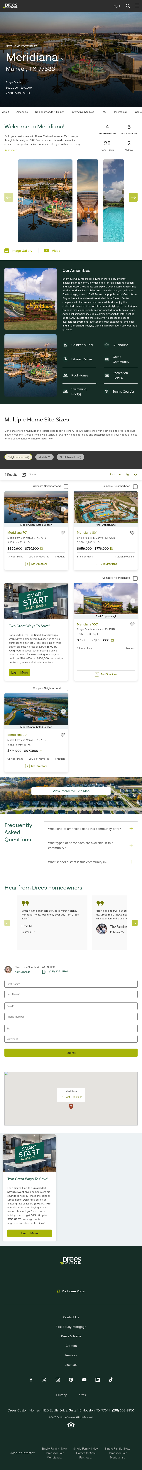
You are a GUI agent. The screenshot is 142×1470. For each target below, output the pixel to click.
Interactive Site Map (83, 112)
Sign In (117, 6)
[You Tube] (84, 1380)
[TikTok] (111, 1379)
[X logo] (44, 1380)
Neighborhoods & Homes (49, 112)
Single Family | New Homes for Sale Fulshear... (86, 1452)
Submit (71, 1053)
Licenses (71, 1364)
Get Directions (39, 564)
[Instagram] (57, 1380)
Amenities (22, 112)
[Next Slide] (133, 197)
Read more (10, 150)
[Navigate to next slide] (63, 509)
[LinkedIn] (97, 1380)
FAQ (104, 112)
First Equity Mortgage (71, 1326)
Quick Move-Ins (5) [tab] (70, 457)
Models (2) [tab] (44, 457)
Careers (71, 1345)
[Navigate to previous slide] (7, 923)
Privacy (61, 1395)
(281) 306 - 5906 (58, 971)
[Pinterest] (71, 1380)
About (5, 112)
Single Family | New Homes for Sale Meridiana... (54, 1452)
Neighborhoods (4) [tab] (18, 457)
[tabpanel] (71, 623)
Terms (81, 1395)
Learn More (19, 672)
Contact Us (71, 1317)
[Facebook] (31, 1380)
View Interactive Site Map (71, 791)
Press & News (71, 1336)
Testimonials (121, 112)
